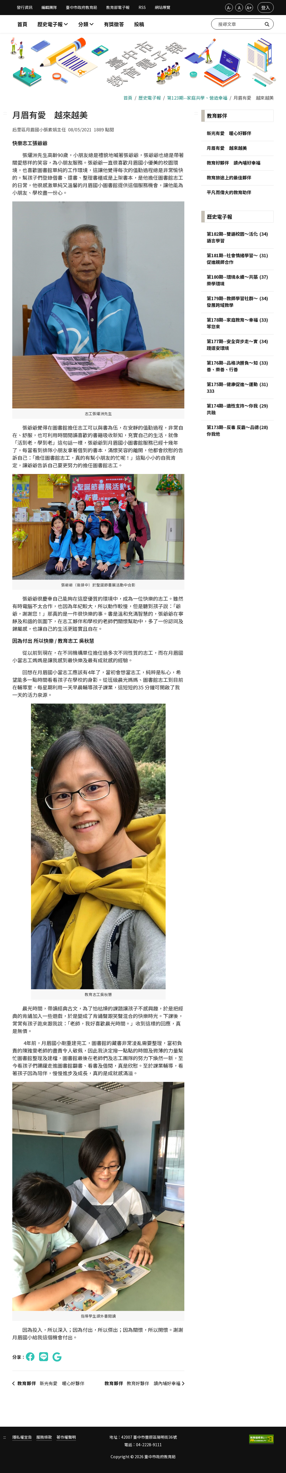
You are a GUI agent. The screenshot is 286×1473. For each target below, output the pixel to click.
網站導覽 (162, 7)
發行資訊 (24, 7)
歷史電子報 (150, 97)
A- (229, 7)
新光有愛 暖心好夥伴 (50, 1383)
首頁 (22, 24)
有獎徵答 (114, 24)
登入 (265, 7)
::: (5, 113)
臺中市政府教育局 (81, 7)
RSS (142, 7)
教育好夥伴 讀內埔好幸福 (143, 1383)
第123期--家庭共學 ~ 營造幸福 (197, 97)
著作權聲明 (66, 1437)
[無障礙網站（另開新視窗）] (261, 1439)
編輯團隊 (49, 7)
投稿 (139, 24)
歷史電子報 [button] (50, 24)
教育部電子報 (118, 7)
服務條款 (44, 1437)
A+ (249, 7)
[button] (86, 24)
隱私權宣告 (22, 1437)
